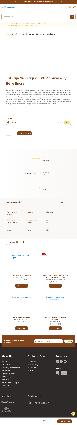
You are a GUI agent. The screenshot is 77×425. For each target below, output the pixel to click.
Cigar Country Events (8, 374)
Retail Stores (6, 365)
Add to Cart (26, 133)
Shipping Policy (33, 365)
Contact (30, 371)
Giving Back (5, 386)
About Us (5, 362)
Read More (11, 110)
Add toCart (66, 421)
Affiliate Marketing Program (10, 383)
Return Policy (32, 368)
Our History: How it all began (11, 368)
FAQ (29, 374)
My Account (31, 362)
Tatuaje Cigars (15, 24)
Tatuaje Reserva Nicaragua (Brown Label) (34, 24)
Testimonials (6, 371)
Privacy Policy (6, 377)
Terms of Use (6, 380)
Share (11, 34)
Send (70, 341)
